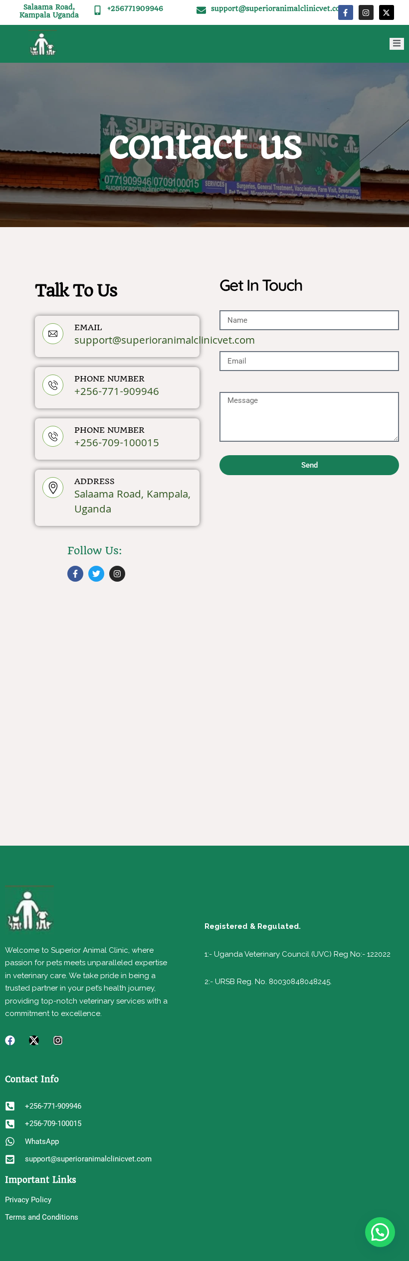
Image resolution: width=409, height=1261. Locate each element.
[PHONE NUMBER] (52, 385)
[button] (380, 1232)
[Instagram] (366, 12)
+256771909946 (135, 8)
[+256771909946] (97, 10)
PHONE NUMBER (109, 378)
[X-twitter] (386, 12)
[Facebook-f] (345, 12)
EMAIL (88, 327)
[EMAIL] (52, 333)
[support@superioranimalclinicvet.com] (201, 10)
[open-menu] (397, 44)
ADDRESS (94, 481)
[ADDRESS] (52, 487)
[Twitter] (96, 574)
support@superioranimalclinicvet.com (279, 8)
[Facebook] (10, 1040)
